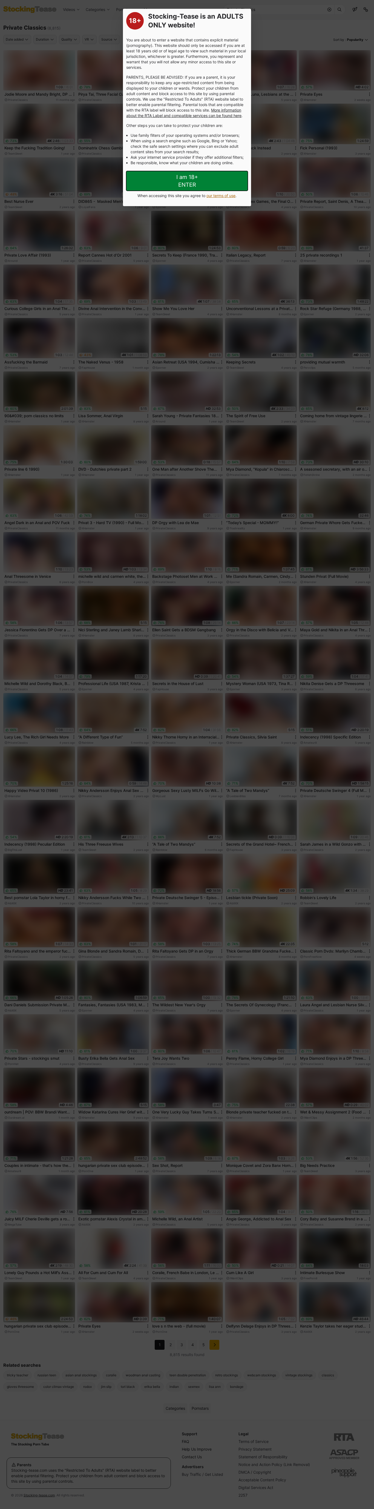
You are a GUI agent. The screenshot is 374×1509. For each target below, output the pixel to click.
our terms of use (220, 195)
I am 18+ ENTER (187, 181)
